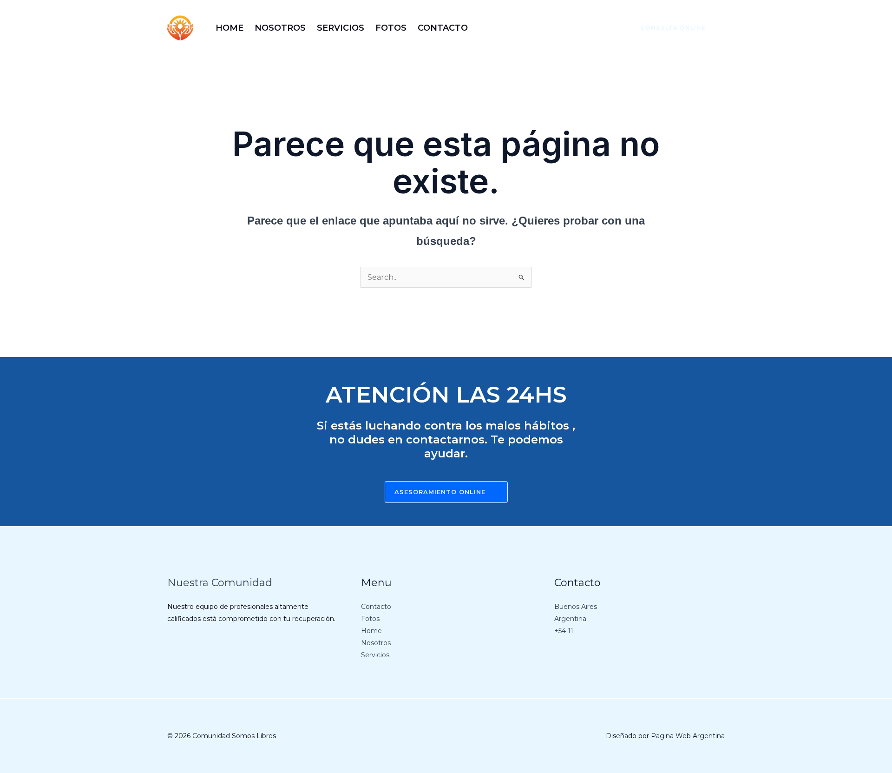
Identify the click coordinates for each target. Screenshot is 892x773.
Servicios (375, 655)
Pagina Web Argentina (688, 736)
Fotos (370, 618)
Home (371, 631)
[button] (667, 28)
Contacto (376, 606)
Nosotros (376, 643)
